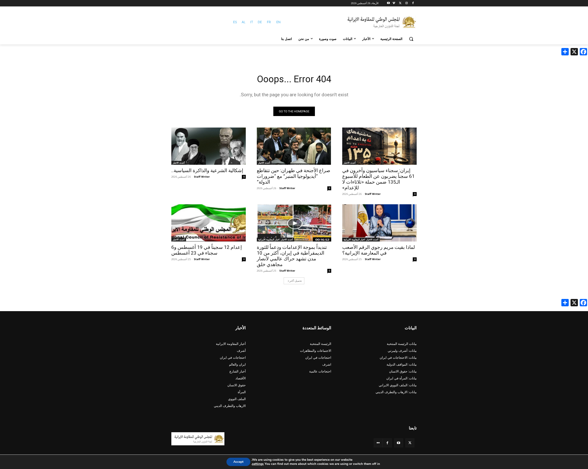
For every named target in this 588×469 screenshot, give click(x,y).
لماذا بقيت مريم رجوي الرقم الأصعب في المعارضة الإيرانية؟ (378, 250)
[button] (411, 38)
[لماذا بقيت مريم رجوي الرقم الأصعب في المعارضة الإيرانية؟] (379, 223)
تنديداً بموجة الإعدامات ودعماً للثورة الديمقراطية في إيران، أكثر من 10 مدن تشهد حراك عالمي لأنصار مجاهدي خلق (292, 255)
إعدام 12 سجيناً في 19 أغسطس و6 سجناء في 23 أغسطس (206, 250)
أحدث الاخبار (350, 162)
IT (251, 22)
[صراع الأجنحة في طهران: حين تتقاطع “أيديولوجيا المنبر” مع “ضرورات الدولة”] (294, 146)
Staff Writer (373, 194)
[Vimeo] (393, 3)
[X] (400, 3)
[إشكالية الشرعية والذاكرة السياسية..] (208, 146)
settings (258, 464)
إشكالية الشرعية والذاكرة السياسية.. (207, 170)
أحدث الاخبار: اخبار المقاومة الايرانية (361, 239)
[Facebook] (413, 3)
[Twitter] (409, 442)
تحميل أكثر (295, 281)
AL (244, 22)
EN (278, 22)
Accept (238, 462)
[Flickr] (378, 442)
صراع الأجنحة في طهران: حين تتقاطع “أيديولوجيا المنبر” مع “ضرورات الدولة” (293, 176)
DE (260, 22)
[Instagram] (406, 3)
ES (235, 22)
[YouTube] (398, 442)
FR (269, 22)
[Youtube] (388, 3)
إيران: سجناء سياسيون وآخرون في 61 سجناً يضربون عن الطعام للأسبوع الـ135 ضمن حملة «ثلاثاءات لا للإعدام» (378, 179)
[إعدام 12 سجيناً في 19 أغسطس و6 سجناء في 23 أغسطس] (208, 223)
